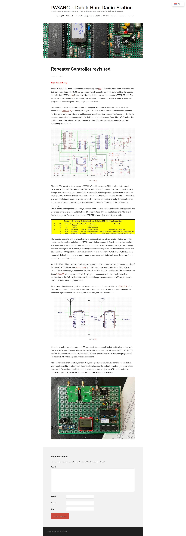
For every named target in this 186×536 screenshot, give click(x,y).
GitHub (68, 16)
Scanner (114, 16)
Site (52, 509)
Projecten (88, 16)
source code (81, 267)
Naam (53, 496)
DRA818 (122, 286)
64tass (59, 274)
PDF (95, 180)
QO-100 (106, 16)
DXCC (98, 16)
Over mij (59, 16)
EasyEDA (65, 111)
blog (100, 88)
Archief (131, 16)
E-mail (53, 503)
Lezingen (123, 16)
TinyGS (77, 16)
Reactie (54, 467)
